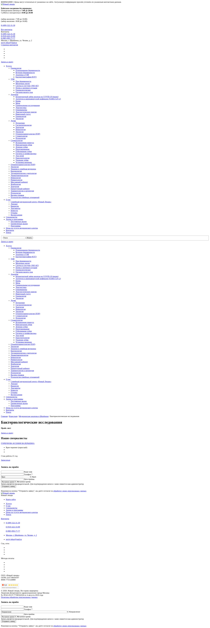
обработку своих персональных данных (69, 491)
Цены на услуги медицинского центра (22, 228)
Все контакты (6, 29)
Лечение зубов (22, 147)
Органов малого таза (24, 92)
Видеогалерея (16, 215)
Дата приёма (29, 479)
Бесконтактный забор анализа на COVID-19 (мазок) (37, 97)
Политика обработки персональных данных (19, 597)
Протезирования (22, 149)
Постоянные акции (19, 221)
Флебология (16, 184)
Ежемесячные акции (19, 224)
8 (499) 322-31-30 (8, 25)
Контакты (10, 230)
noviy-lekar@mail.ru (9, 43)
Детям (13, 121)
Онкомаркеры (21, 110)
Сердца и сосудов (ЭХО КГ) (27, 86)
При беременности (23, 81)
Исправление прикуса (25, 143)
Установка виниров (24, 162)
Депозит (14, 204)
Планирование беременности (28, 70)
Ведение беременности (25, 73)
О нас (8, 200)
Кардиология (16, 171)
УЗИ (12, 79)
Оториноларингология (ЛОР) (28, 134)
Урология (19, 119)
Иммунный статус (23, 114)
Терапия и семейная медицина (23, 169)
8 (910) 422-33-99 (8, 36)
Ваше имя (28, 472)
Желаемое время (23, 482)
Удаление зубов (22, 160)
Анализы (14, 94)
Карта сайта (11, 499)
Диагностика (21, 108)
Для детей (20, 156)
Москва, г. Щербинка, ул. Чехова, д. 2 (21, 535)
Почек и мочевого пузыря (26, 88)
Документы (15, 208)
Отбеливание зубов (24, 151)
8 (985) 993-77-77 (8, 38)
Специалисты (11, 217)
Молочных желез (23, 84)
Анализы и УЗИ (22, 75)
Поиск (8, 232)
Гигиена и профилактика (26, 154)
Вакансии (15, 206)
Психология (21, 138)
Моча (18, 103)
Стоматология (21, 136)
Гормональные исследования (28, 105)
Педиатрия (20, 123)
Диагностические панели (26, 112)
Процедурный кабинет (20, 189)
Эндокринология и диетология (23, 173)
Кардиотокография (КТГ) (26, 77)
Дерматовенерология (19, 175)
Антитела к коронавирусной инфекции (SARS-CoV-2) (38, 99)
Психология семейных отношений (25, 197)
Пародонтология (22, 158)
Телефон (28, 474)
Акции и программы (14, 219)
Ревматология (16, 180)
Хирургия (20, 127)
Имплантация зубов (24, 145)
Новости (14, 211)
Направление (74, 612)
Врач (34, 477)
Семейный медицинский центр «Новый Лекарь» (31, 202)
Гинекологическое (23, 90)
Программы (16, 226)
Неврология (21, 129)
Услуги (9, 66)
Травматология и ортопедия (22, 191)
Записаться (5, 460)
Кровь (18, 101)
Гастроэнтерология (23, 125)
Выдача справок (17, 195)
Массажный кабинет (19, 182)
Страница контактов (9, 45)
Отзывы (14, 213)
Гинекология (16, 68)
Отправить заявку (8, 486)
